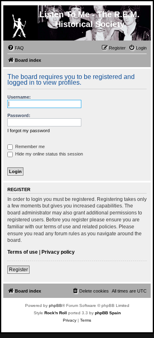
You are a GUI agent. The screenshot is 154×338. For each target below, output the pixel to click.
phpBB (55, 305)
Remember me (29, 146)
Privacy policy (58, 252)
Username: (19, 97)
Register (18, 270)
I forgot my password (28, 130)
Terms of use (22, 252)
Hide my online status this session (48, 153)
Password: (18, 115)
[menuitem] (15, 48)
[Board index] (18, 24)
